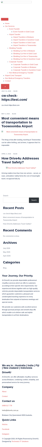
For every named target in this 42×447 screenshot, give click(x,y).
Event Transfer (14, 29)
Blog (15, 91)
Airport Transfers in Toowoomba (24, 45)
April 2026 (6, 256)
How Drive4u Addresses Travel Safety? (17, 224)
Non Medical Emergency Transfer (21, 73)
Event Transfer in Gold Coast (23, 32)
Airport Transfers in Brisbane (23, 37)
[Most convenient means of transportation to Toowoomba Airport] (21, 133)
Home (7, 23)
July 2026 (6, 248)
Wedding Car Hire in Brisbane (24, 51)
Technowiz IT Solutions (20, 441)
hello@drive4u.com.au (10, 410)
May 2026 (6, 252)
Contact (8, 81)
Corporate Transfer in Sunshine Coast (27, 70)
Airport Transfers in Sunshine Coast (26, 40)
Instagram (5, 434)
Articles (4, 424)
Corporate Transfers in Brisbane (24, 67)
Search (5, 196)
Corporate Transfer (16, 62)
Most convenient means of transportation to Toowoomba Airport (20, 122)
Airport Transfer (14, 34)
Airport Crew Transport (13, 75)
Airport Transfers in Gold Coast (24, 42)
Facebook (5, 429)
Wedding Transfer (15, 48)
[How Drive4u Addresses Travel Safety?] (21, 168)
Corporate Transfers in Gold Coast (25, 64)
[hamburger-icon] (4, 19)
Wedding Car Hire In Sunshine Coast (26, 59)
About (4, 391)
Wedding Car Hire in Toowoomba (25, 56)
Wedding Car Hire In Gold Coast (25, 53)
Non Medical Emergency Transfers (17, 78)
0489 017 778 (7, 405)
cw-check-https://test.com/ (12, 213)
